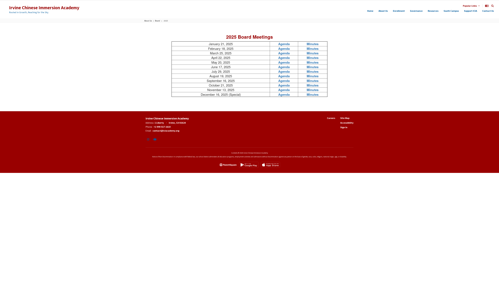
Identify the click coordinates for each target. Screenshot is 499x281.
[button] (471, 5)
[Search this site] (492, 6)
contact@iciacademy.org (166, 130)
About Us (148, 20)
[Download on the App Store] (270, 165)
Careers (331, 118)
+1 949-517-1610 (162, 126)
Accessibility (346, 122)
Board (157, 20)
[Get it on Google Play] (249, 165)
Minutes (313, 44)
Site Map (344, 118)
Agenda (284, 44)
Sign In (343, 127)
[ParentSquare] (228, 165)
